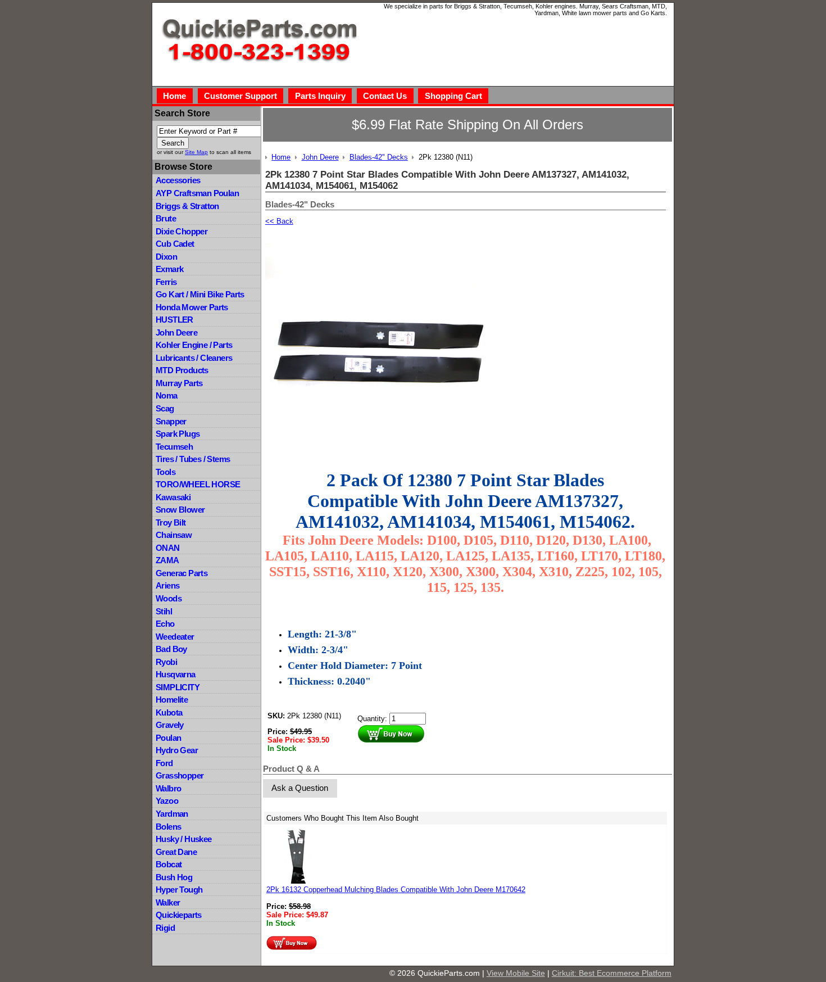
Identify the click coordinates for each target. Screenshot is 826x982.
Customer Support (240, 96)
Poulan (168, 738)
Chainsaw (174, 535)
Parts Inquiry (320, 96)
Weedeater (175, 636)
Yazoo (167, 800)
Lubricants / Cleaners (194, 358)
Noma (167, 395)
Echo (165, 623)
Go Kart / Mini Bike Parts (200, 294)
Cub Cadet (175, 243)
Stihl (164, 611)
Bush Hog (174, 877)
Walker (168, 902)
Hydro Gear (177, 750)
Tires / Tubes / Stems (193, 459)
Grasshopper (179, 775)
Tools (165, 472)
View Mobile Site (516, 973)
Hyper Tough (179, 889)
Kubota (169, 712)
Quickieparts (179, 915)
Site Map (196, 152)
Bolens (168, 826)
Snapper (171, 421)
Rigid (165, 928)
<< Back (279, 221)
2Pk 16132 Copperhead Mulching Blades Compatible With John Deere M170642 (395, 889)
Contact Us (385, 96)
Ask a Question (299, 788)
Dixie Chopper (181, 231)
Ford (164, 763)
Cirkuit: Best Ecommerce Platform (611, 973)
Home (174, 96)
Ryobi (166, 662)
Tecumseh (174, 446)
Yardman (172, 813)
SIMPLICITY (177, 687)
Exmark (169, 269)
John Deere (176, 332)
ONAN (168, 548)
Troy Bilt (171, 522)
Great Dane (176, 852)
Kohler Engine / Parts (194, 345)
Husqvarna (176, 674)
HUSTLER (174, 319)
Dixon (166, 256)
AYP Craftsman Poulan (197, 193)
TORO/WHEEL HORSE (198, 484)
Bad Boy (171, 649)
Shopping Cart (453, 96)
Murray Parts (179, 383)
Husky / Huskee (184, 839)
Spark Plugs (177, 433)
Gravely (170, 725)
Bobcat (168, 864)
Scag (165, 408)
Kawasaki (173, 497)
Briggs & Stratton (187, 206)
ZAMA (167, 560)
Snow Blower (180, 509)
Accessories (178, 180)
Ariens (167, 585)
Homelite (172, 699)
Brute (166, 218)
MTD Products (182, 370)
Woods (168, 598)
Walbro (168, 788)
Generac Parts (181, 573)
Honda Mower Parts (192, 307)
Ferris (166, 282)
